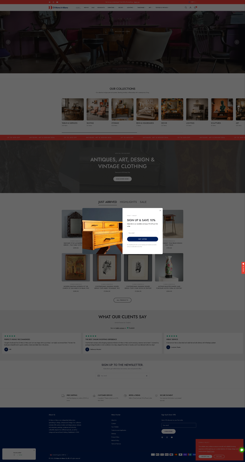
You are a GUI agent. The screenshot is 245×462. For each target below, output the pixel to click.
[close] (160, 210)
